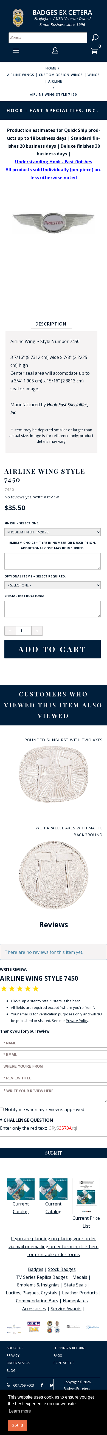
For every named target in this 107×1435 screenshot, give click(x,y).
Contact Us (64, 1363)
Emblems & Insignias (38, 1285)
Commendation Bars (37, 1301)
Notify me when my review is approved (44, 1109)
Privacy (13, 1355)
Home (51, 68)
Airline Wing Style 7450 (53, 94)
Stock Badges (62, 1269)
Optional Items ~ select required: (35, 576)
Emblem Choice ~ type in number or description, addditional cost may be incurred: (52, 545)
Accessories (34, 1309)
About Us (15, 1348)
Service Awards (66, 1309)
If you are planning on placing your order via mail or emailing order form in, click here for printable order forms (53, 1246)
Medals (79, 1277)
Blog (11, 1370)
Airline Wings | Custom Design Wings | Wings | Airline (53, 78)
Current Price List (86, 1222)
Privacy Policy (77, 1020)
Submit (53, 1153)
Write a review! (46, 497)
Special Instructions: (24, 596)
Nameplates (75, 1301)
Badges (35, 1269)
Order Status (18, 1363)
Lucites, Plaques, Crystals (31, 1293)
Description (50, 324)
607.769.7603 (23, 1385)
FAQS (58, 1355)
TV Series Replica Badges (42, 1277)
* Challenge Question (26, 1120)
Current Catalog (21, 1208)
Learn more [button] (20, 1411)
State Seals (75, 1285)
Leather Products (80, 1293)
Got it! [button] (17, 1425)
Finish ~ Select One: (21, 523)
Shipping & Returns (70, 1348)
